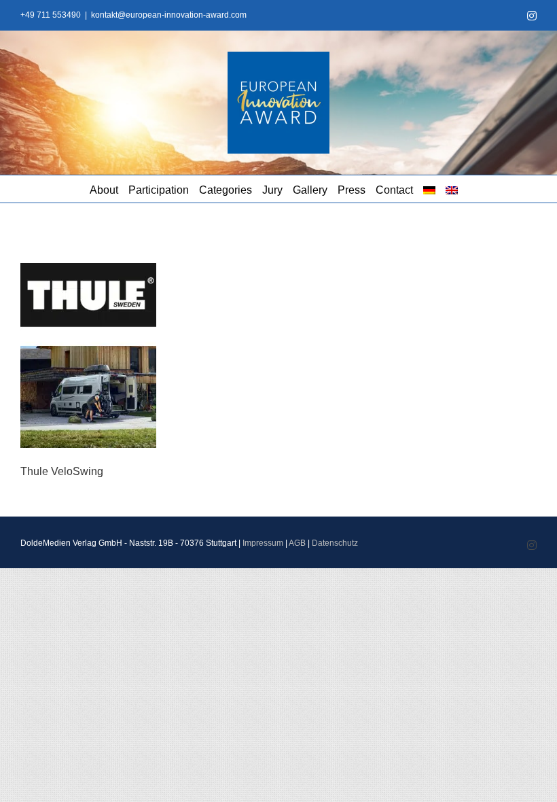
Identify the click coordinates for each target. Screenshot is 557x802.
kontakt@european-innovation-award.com (169, 15)
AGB (297, 543)
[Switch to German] (429, 189)
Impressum (262, 543)
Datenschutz (335, 543)
